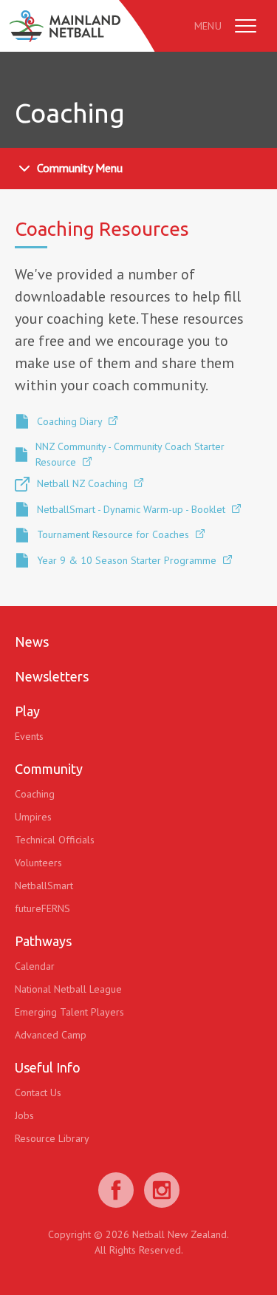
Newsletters (52, 676)
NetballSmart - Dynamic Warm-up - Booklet (132, 509)
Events (29, 736)
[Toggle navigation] (245, 26)
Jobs (24, 1115)
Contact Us (38, 1092)
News (32, 641)
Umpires (33, 816)
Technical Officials (55, 839)
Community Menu (80, 167)
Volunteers (38, 862)
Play (27, 711)
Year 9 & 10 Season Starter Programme (128, 560)
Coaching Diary (71, 421)
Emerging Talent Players (69, 1012)
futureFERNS (42, 908)
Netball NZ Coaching (84, 483)
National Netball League (68, 989)
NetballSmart (44, 885)
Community (49, 768)
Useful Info (48, 1067)
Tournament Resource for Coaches (114, 534)
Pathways (43, 941)
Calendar (35, 966)
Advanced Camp (50, 1034)
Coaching (35, 794)
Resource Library (52, 1138)
